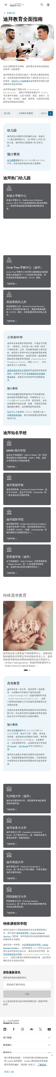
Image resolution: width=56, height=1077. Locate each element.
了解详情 (10, 215)
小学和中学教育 (25, 113)
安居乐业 (11, 13)
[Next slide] (50, 113)
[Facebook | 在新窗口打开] (13, 1029)
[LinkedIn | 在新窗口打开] (4, 1029)
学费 (15, 394)
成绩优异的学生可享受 (17, 370)
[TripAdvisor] (31, 1029)
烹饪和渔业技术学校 (12, 954)
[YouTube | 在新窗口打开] (49, 1029)
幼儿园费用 (12, 160)
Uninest (13, 746)
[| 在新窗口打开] (22, 1029)
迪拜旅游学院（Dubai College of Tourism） (24, 934)
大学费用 (15, 730)
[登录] (48, 4)
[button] (8, 1072)
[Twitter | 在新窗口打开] (40, 1029)
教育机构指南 (15, 415)
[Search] (42, 4)
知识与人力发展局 (20, 81)
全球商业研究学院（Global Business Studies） (25, 946)
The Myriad (23, 746)
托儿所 (7, 113)
